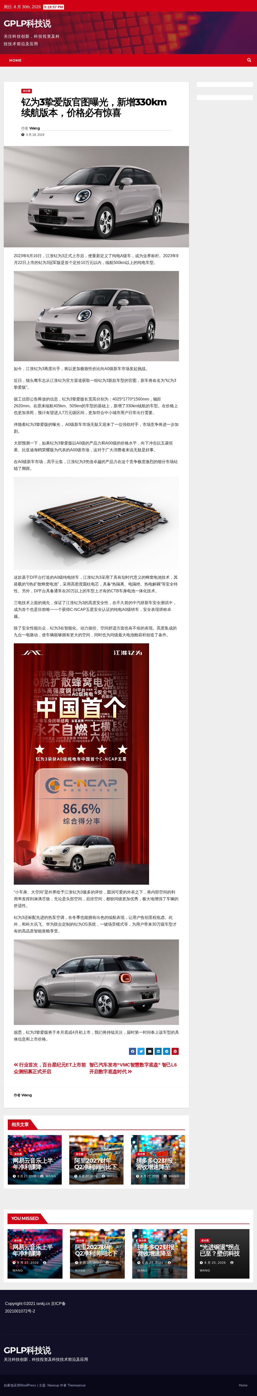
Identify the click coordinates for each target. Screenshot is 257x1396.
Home (15, 60)
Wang (34, 128)
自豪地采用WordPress (20, 1385)
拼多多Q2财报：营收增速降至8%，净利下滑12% (157, 1170)
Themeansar (77, 1385)
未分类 (26, 90)
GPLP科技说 (27, 23)
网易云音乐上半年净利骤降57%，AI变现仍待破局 (33, 1170)
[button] (249, 60)
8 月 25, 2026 (215, 1263)
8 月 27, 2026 (28, 1263)
